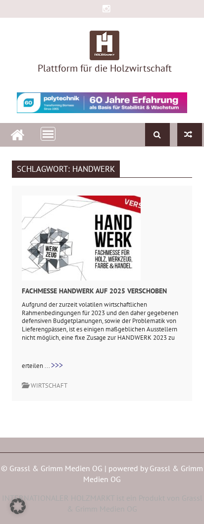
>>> (57, 365)
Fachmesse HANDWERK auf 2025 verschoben (94, 290)
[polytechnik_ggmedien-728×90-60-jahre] (102, 102)
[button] (18, 506)
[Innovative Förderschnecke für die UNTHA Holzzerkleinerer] (189, 134)
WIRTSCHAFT (49, 385)
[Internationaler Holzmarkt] (17, 133)
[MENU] (48, 134)
